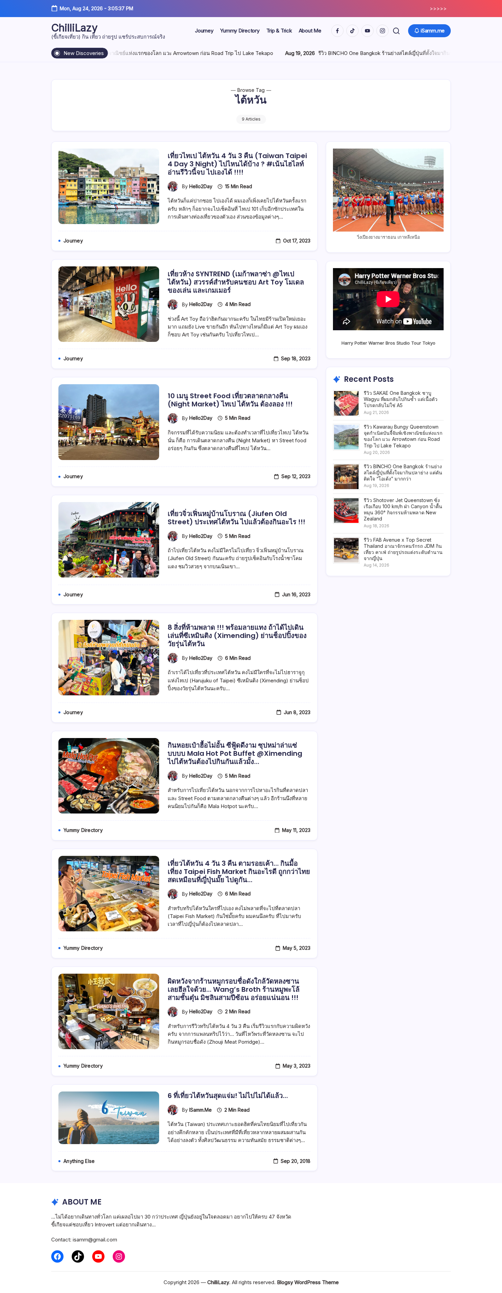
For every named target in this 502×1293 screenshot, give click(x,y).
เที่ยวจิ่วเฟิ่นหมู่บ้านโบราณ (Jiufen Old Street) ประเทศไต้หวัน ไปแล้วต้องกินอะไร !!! (236, 518)
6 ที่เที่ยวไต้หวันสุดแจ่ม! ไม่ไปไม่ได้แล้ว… (228, 1095)
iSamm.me (200, 1110)
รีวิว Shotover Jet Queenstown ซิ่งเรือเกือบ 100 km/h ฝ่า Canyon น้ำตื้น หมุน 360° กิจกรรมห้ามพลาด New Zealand (403, 509)
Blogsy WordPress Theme (308, 1282)
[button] (396, 31)
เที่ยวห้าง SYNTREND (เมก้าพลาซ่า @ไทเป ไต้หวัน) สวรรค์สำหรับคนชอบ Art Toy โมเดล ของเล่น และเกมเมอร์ (236, 282)
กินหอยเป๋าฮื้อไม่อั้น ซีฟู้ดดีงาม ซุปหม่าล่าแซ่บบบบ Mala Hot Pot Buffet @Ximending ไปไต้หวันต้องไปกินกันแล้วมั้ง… (235, 753)
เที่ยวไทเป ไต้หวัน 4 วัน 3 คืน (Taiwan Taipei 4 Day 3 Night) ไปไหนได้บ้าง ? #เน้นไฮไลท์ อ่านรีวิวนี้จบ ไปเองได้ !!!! (237, 164)
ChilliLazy (74, 28)
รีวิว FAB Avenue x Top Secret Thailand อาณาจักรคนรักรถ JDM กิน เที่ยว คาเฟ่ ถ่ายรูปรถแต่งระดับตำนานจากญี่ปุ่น (403, 549)
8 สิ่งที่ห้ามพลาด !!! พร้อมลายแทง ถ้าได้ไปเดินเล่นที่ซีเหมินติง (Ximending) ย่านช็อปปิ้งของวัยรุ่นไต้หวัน (237, 636)
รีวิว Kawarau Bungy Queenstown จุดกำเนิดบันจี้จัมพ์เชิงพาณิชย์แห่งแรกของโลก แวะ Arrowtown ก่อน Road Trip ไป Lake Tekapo (403, 436)
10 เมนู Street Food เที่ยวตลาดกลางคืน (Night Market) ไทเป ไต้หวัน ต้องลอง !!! (230, 400)
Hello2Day (200, 186)
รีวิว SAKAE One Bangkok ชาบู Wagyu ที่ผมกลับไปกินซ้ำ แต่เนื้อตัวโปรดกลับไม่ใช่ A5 (400, 399)
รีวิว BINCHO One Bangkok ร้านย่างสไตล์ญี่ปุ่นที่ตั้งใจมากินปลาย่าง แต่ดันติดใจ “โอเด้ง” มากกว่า (371, 53)
